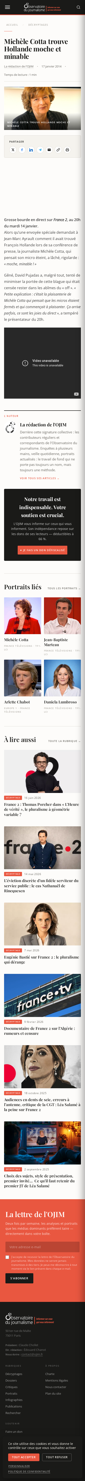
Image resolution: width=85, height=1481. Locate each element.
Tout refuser (57, 1457)
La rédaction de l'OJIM (19, 66)
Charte (49, 1374)
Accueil (12, 24)
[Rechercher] (78, 7)
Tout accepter (24, 1457)
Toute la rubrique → (64, 741)
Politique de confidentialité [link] (29, 1471)
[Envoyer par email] (49, 149)
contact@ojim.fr (32, 1354)
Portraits (11, 1393)
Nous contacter (55, 1387)
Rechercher (13, 1413)
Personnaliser (19, 1466)
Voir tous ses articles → (40, 478)
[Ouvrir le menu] (7, 7)
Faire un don (13, 1432)
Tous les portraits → (64, 588)
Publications (13, 1406)
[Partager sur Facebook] (22, 149)
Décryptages (38, 24)
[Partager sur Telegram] (40, 149)
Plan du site (53, 1393)
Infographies (13, 1400)
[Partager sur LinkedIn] (31, 149)
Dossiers (11, 1380)
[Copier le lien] (58, 149)
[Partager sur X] (13, 149)
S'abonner (19, 1278)
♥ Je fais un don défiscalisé (42, 550)
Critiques (11, 1387)
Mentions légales (56, 1380)
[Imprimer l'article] (67, 149)
